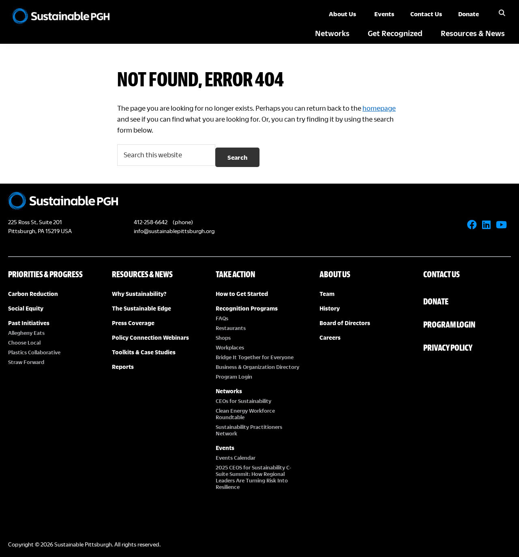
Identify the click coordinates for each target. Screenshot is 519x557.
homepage (379, 108)
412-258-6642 (150, 222)
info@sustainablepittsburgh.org (174, 231)
